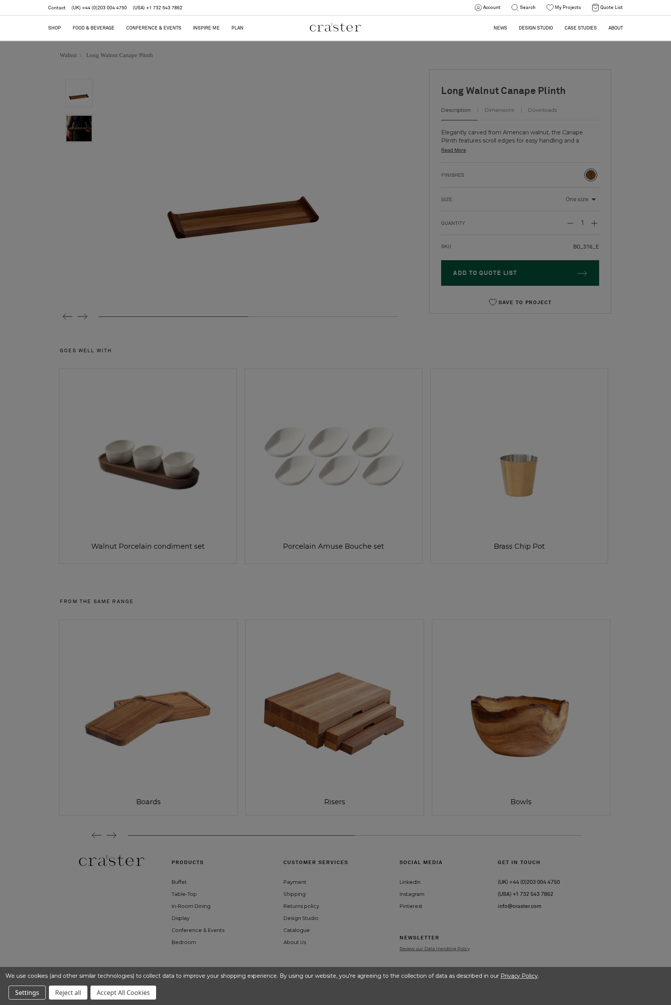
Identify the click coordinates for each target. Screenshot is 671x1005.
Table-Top (184, 894)
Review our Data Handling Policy (435, 948)
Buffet (179, 882)
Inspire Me (206, 28)
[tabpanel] (145, 717)
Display (180, 918)
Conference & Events (153, 28)
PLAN (237, 28)
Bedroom (184, 942)
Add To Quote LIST (485, 272)
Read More (453, 150)
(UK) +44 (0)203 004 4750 (99, 7)
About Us (294, 942)
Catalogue (296, 930)
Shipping (294, 894)
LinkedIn (410, 882)
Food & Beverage (94, 28)
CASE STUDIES (581, 28)
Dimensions (499, 110)
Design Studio (300, 918)
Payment (294, 882)
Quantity (453, 223)
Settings (27, 992)
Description (456, 110)
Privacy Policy (519, 975)
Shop (54, 28)
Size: (447, 199)
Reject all (68, 992)
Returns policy (301, 906)
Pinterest (411, 906)
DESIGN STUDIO (536, 28)
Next (82, 316)
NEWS (500, 28)
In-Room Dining (191, 906)
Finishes (452, 175)
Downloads (542, 110)
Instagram (412, 894)
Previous (65, 316)
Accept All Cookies (123, 992)
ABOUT (615, 28)
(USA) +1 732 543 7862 (158, 7)
